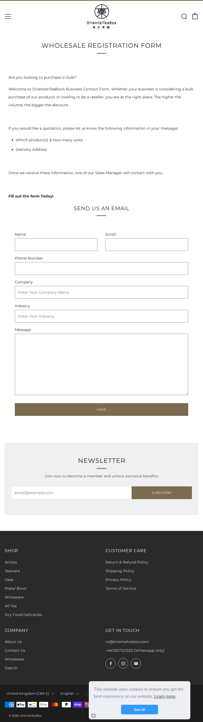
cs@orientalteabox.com (127, 641)
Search (11, 668)
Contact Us (15, 650)
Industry (22, 305)
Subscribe (162, 493)
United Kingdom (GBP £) (27, 693)
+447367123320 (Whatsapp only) (135, 650)
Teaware (12, 571)
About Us (13, 641)
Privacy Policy (118, 579)
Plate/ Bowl (15, 588)
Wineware (14, 597)
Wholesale (14, 659)
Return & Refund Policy (126, 562)
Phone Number (29, 258)
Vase (9, 579)
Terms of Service (120, 588)
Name (20, 234)
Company (24, 282)
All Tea (11, 606)
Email (110, 234)
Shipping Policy (120, 571)
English (67, 693)
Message (23, 329)
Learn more (165, 696)
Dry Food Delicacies (23, 614)
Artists (11, 562)
